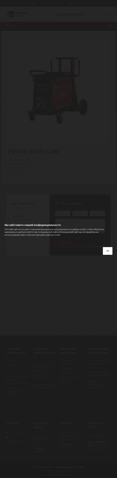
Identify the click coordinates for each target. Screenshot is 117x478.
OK (107, 251)
